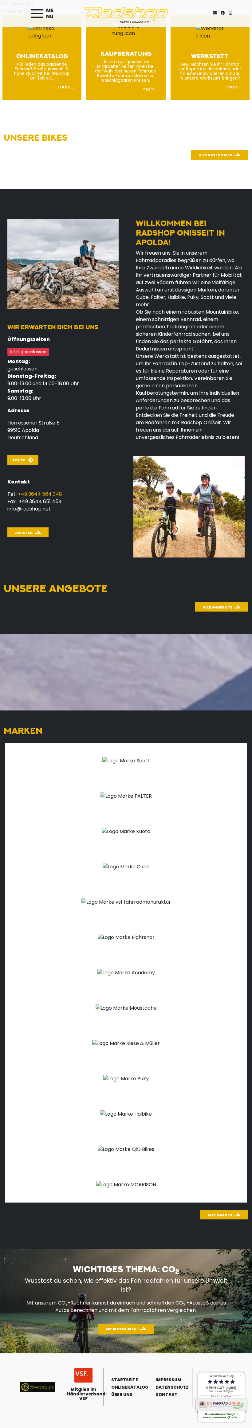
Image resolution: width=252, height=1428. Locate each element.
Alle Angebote (217, 607)
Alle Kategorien (215, 155)
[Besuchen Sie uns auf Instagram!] (232, 13)
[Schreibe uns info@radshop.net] (216, 13)
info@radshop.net (29, 508)
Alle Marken (219, 1215)
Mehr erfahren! (122, 1329)
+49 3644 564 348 (40, 494)
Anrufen (24, 532)
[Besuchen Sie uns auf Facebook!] (225, 13)
